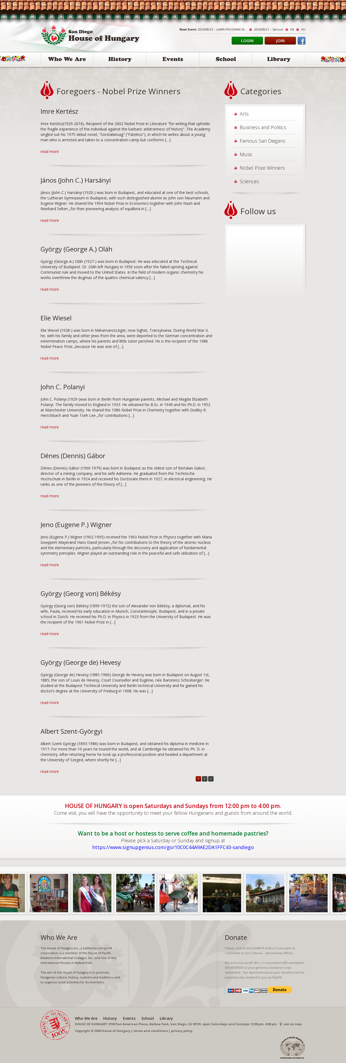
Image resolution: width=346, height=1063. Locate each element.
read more (50, 151)
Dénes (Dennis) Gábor (73, 455)
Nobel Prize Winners (262, 167)
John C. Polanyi (63, 386)
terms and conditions (151, 1031)
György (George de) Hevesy (81, 662)
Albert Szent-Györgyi (71, 731)
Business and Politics (263, 127)
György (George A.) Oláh (76, 248)
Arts (244, 113)
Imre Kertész (59, 111)
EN (292, 29)
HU (303, 29)
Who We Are (67, 60)
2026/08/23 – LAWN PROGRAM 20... (222, 29)
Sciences (249, 181)
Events (172, 60)
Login (247, 40)
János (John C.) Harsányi (76, 180)
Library (279, 60)
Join (280, 40)
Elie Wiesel (56, 317)
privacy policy (181, 1031)
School (226, 60)
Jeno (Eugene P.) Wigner (76, 524)
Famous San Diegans (262, 140)
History (120, 60)
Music (246, 154)
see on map (293, 1024)
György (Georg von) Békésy (81, 593)
